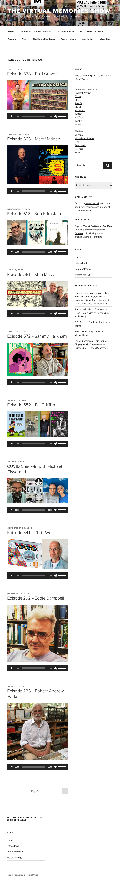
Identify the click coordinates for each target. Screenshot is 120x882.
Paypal (89, 236)
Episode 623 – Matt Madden (33, 138)
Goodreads (80, 145)
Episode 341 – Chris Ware (31, 532)
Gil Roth (87, 75)
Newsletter (87, 39)
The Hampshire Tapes (44, 39)
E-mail (78, 124)
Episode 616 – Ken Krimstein (34, 213)
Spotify (78, 103)
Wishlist (79, 148)
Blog (24, 39)
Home (11, 31)
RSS (77, 100)
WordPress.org (82, 274)
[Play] (11, 116)
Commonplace (68, 39)
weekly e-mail (92, 203)
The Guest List (63, 31)
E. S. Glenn (80, 322)
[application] (38, 116)
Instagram (80, 110)
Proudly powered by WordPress (22, 874)
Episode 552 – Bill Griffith (31, 404)
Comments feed (83, 269)
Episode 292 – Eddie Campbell (35, 598)
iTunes (78, 96)
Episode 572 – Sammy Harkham (37, 336)
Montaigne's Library (84, 138)
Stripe (99, 236)
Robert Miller (81, 331)
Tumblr (78, 120)
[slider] (62, 116)
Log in (78, 257)
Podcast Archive (83, 93)
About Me (104, 39)
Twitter (78, 113)
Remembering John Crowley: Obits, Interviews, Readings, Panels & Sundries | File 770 (92, 296)
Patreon (79, 233)
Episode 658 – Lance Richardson (91, 348)
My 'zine (79, 135)
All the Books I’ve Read (91, 31)
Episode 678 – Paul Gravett (32, 73)
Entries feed (81, 263)
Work (77, 152)
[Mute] (55, 116)
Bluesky (79, 107)
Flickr (77, 142)
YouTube (79, 117)
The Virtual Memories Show (59, 10)
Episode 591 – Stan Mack (30, 274)
